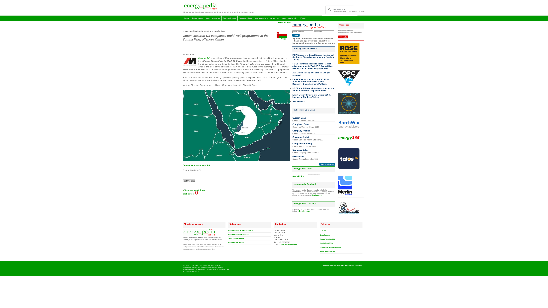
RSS (323, 230)
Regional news (229, 18)
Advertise (352, 11)
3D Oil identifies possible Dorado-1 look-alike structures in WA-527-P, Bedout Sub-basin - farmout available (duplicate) (312, 66)
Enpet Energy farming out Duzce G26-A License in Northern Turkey (311, 96)
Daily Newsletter (340, 11)
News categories (213, 18)
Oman (283, 39)
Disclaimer (358, 265)
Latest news (197, 18)
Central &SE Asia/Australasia (330, 247)
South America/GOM (327, 251)
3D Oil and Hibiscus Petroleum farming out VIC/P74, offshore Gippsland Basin (313, 89)
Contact (362, 11)
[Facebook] (323, 256)
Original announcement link (196, 165)
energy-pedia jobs (289, 18)
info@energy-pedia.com (288, 244)
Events (303, 18)
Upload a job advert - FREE (238, 234)
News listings (284, 22)
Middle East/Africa (326, 243)
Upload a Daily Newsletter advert (240, 230)
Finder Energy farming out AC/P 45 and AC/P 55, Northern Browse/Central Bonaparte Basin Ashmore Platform (311, 81)
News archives (245, 18)
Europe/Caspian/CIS (327, 239)
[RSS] (321, 230)
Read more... (317, 195)
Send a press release (236, 238)
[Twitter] (321, 256)
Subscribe (343, 37)
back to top (189, 194)
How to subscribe (327, 164)
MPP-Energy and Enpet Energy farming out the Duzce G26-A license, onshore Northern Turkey (313, 57)
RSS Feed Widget (314, 174)
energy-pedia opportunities (267, 18)
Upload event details (236, 242)
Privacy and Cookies (346, 265)
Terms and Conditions (330, 265)
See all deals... (299, 101)
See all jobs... (298, 176)
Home (186, 18)
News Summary (325, 235)
